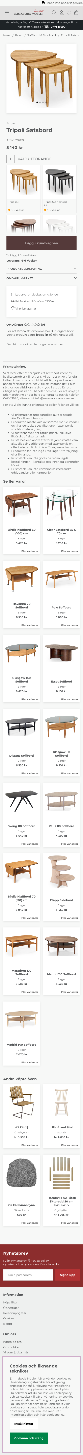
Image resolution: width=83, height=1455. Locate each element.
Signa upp (67, 1275)
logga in (42, 334)
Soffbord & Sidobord (41, 35)
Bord (18, 35)
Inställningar (23, 1423)
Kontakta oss (12, 1342)
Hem (6, 35)
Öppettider (11, 1308)
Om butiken (11, 1347)
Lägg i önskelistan (22, 255)
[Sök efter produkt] (54, 12)
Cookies (8, 1318)
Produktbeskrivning (24, 269)
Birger (11, 123)
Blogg (7, 1324)
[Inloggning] (61, 12)
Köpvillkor (10, 1302)
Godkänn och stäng (29, 1438)
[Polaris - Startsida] (28, 12)
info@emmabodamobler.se (55, 398)
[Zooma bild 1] (41, 78)
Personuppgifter (14, 1313)
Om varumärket (19, 278)
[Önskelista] (69, 12)
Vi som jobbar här (15, 1352)
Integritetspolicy (21, 1414)
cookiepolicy (55, 1414)
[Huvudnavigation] (6, 12)
